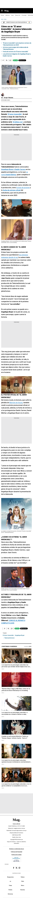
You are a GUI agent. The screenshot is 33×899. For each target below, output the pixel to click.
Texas (12, 15)
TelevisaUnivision (9, 638)
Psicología (24, 15)
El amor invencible (8, 635)
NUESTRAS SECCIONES (16, 873)
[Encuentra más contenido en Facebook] (3, 60)
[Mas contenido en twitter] (16, 867)
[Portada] (16, 822)
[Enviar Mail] (2, 97)
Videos (23, 877)
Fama (10, 885)
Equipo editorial (16, 823)
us (10, 881)
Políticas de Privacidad (16, 851)
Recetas (22, 889)
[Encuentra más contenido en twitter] (6, 60)
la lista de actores (23, 188)
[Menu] (2, 10)
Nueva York (17, 15)
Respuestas (10, 877)
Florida (2, 15)
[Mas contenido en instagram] (19, 867)
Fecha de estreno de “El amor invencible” (15, 51)
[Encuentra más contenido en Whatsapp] (10, 60)
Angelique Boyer (19, 635)
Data (22, 881)
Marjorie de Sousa (16, 403)
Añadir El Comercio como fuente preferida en (16, 22)
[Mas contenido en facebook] (13, 867)
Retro (22, 885)
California (7, 15)
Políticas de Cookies (16, 854)
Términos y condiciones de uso (16, 848)
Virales (10, 889)
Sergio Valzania (8, 97)
